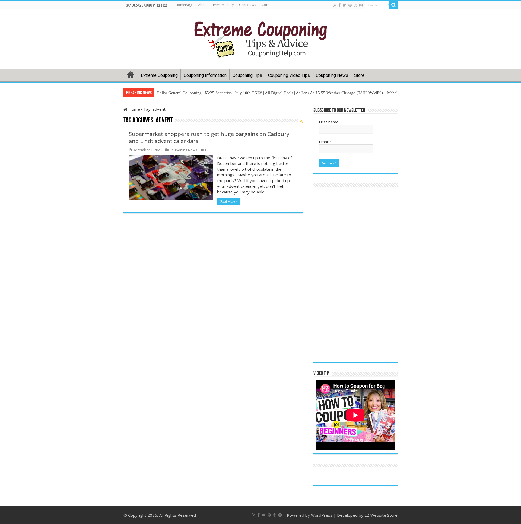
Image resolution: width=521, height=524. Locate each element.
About (203, 4)
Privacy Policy (223, 4)
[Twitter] (344, 5)
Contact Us (247, 4)
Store (265, 4)
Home (130, 74)
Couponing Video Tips (289, 75)
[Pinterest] (350, 5)
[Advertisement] (355, 274)
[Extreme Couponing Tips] (260, 38)
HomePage (184, 4)
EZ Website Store (381, 515)
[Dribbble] (355, 5)
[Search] (393, 5)
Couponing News (332, 75)
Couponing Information (205, 75)
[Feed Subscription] (301, 121)
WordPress (321, 515)
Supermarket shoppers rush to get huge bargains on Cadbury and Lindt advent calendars (209, 137)
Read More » (228, 202)
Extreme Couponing (159, 75)
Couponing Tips (247, 75)
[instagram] (361, 5)
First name (329, 122)
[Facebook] (339, 5)
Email (325, 141)
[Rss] (335, 5)
